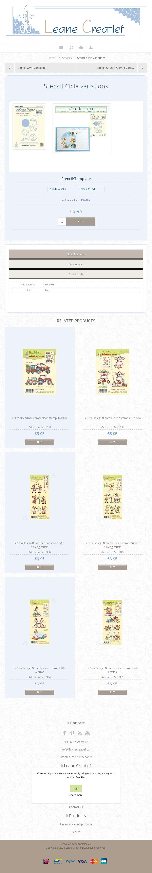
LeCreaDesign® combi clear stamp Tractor (39, 418)
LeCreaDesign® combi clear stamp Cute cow (112, 418)
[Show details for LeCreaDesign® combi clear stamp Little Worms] (39, 622)
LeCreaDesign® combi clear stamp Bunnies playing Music (113, 545)
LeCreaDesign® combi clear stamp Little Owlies (112, 670)
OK (76, 788)
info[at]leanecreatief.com (76, 749)
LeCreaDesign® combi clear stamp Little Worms (39, 670)
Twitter (72, 733)
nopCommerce (83, 844)
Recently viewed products (76, 824)
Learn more (76, 795)
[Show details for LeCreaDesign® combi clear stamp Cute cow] (112, 372)
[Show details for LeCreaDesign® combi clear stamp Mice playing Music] (39, 497)
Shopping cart (81, 48)
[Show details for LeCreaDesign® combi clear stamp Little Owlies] (112, 622)
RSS (80, 733)
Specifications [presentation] (76, 254)
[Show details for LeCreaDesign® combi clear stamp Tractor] (39, 372)
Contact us (76, 807)
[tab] (76, 254)
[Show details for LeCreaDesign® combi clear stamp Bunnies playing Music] (112, 497)
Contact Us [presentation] (76, 274)
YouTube (87, 733)
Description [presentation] (76, 264)
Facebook (64, 733)
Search (76, 832)
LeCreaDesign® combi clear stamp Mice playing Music (40, 545)
